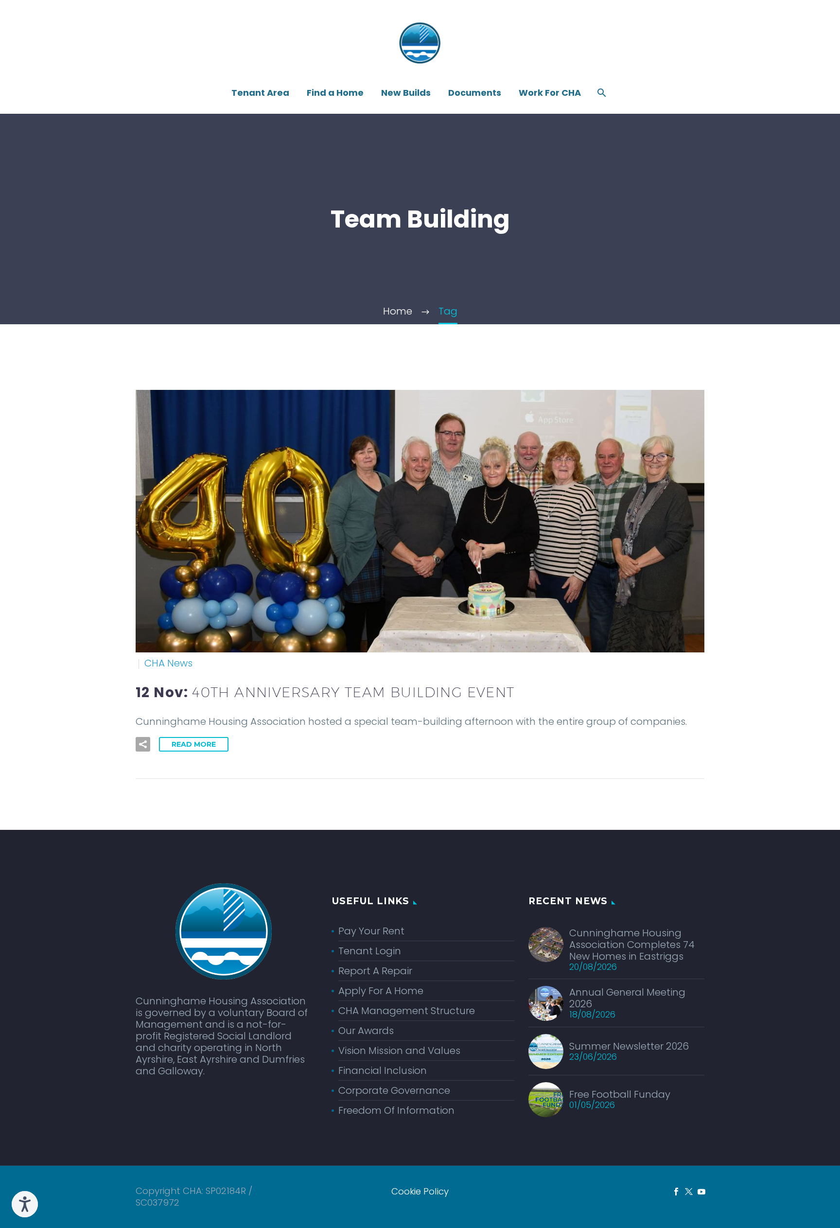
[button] (143, 744)
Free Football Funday (619, 1094)
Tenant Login (369, 951)
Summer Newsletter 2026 (629, 1046)
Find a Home (335, 93)
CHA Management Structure (406, 1010)
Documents (474, 93)
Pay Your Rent (371, 931)
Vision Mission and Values (399, 1050)
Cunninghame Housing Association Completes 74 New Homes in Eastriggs (632, 944)
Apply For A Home (380, 991)
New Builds (406, 93)
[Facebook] (676, 1191)
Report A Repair (375, 971)
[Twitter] (689, 1191)
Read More (194, 744)
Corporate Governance (394, 1090)
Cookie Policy (420, 1191)
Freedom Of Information (396, 1110)
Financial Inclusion (382, 1070)
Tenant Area (260, 93)
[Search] (600, 93)
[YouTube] (701, 1191)
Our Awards (366, 1030)
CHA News (168, 663)
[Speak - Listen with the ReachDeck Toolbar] (25, 1204)
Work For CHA (550, 93)
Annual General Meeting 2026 (627, 998)
